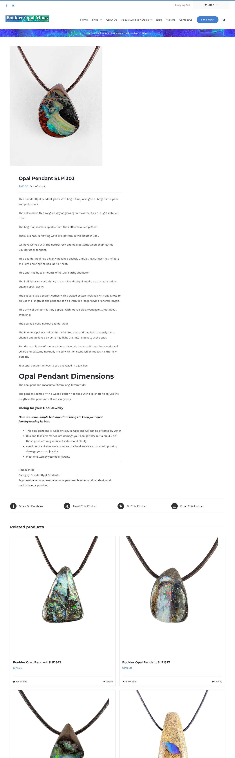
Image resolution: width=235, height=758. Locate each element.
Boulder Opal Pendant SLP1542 (37, 662)
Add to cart (21, 681)
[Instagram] (13, 5)
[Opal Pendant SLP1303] (61, 106)
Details (109, 681)
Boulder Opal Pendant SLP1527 (146, 662)
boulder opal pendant (90, 480)
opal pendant (39, 485)
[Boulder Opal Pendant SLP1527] (172, 596)
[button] (224, 19)
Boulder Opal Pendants (45, 475)
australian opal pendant (61, 480)
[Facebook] (7, 5)
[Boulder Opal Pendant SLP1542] (62, 596)
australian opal (35, 480)
